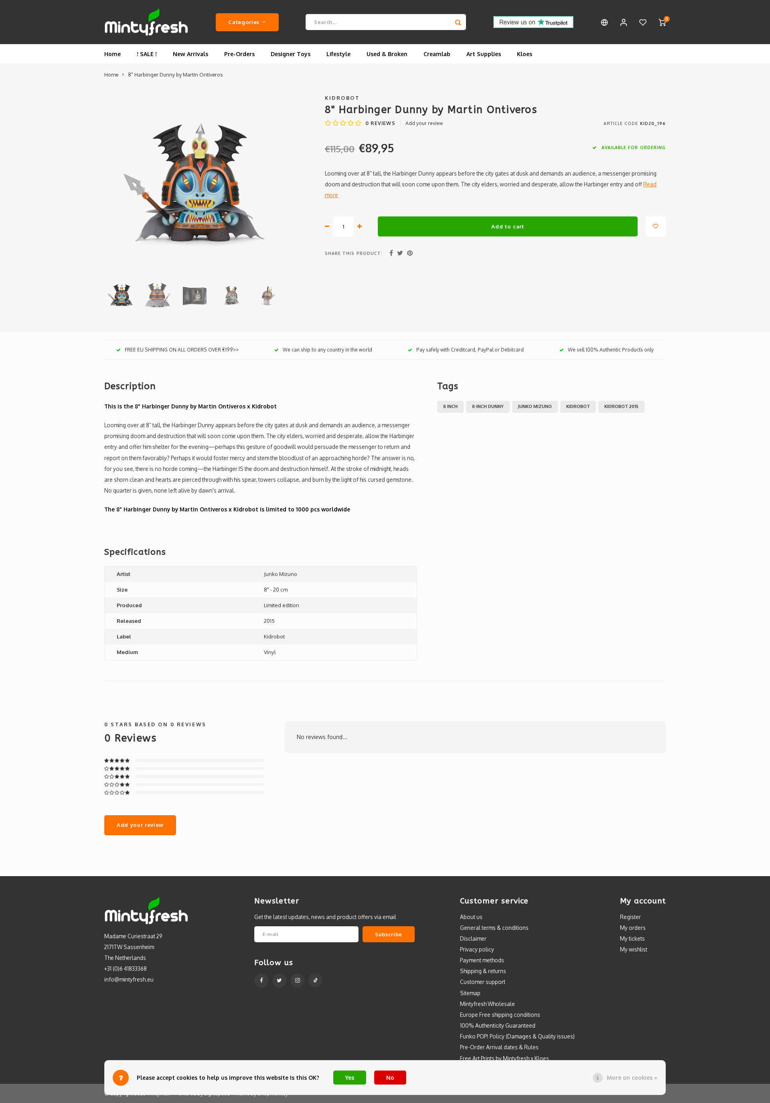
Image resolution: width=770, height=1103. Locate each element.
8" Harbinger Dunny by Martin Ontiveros (175, 74)
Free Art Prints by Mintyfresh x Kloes (504, 1058)
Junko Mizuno (535, 406)
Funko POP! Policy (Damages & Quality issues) (517, 1036)
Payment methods (482, 960)
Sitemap (470, 993)
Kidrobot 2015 (621, 406)
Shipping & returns (483, 971)
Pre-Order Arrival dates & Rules (499, 1047)
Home (112, 54)
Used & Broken (387, 54)
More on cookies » (632, 1077)
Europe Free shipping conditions (500, 1014)
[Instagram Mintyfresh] (297, 981)
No (390, 1077)
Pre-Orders (239, 54)
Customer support (482, 981)
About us (471, 916)
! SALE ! (147, 54)
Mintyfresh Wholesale (487, 1003)
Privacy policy (477, 949)
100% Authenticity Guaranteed (497, 1025)
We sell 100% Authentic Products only (611, 350)
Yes (349, 1077)
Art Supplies (483, 54)
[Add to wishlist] (656, 226)
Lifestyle (338, 54)
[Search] (458, 22)
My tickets (632, 938)
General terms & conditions (494, 927)
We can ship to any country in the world (327, 350)
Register (630, 916)
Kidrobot (342, 98)
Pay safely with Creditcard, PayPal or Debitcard (470, 350)
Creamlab (437, 54)
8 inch (450, 406)
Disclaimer (473, 938)
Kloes (524, 54)
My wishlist (633, 949)
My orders (633, 927)
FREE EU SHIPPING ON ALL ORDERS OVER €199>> (182, 350)
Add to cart (507, 226)
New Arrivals (190, 54)
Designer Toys (290, 54)
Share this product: (354, 253)
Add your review (424, 123)
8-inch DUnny (488, 406)
